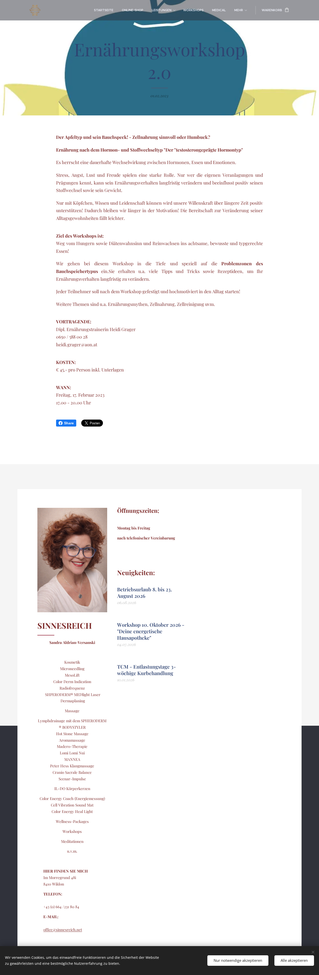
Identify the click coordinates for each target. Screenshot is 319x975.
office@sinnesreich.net (62, 929)
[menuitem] (104, 10)
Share (69, 423)
